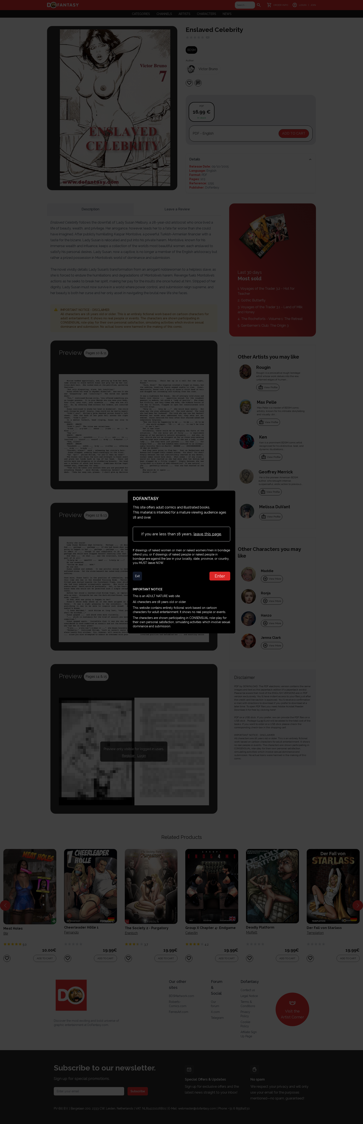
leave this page (207, 534)
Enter (220, 576)
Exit (137, 576)
